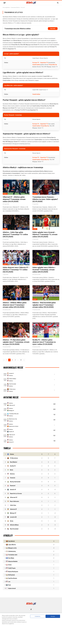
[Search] (57, 3)
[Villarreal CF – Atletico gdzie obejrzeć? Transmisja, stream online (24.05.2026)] (16, 187)
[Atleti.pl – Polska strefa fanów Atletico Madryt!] (31, 2)
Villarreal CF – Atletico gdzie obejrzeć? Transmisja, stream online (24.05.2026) (14, 199)
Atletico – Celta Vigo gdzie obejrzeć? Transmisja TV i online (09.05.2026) (15, 234)
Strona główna (6, 7)
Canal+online (36, 64)
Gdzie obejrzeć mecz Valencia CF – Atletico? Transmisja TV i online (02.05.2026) (16, 269)
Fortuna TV (35, 62)
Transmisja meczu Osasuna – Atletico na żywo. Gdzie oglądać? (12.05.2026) (45, 199)
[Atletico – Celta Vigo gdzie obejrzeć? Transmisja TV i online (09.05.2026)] (16, 222)
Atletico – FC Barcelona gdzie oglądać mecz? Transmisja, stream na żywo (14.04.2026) (16, 342)
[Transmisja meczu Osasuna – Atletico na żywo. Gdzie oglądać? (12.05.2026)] (45, 187)
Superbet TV (44, 62)
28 (21, 360)
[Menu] (5, 3)
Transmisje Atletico (15, 7)
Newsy (5, 193)
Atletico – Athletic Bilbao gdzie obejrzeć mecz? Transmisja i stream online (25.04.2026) (14, 305)
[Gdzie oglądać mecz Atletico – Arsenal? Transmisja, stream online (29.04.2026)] (45, 257)
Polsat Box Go (53, 64)
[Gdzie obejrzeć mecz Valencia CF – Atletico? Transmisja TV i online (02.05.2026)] (16, 257)
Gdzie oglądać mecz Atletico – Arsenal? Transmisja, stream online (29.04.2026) (44, 269)
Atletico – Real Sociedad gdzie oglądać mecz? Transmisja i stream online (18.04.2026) (44, 305)
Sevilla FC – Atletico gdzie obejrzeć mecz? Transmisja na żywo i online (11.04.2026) (44, 342)
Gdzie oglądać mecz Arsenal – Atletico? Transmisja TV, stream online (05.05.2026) (44, 234)
